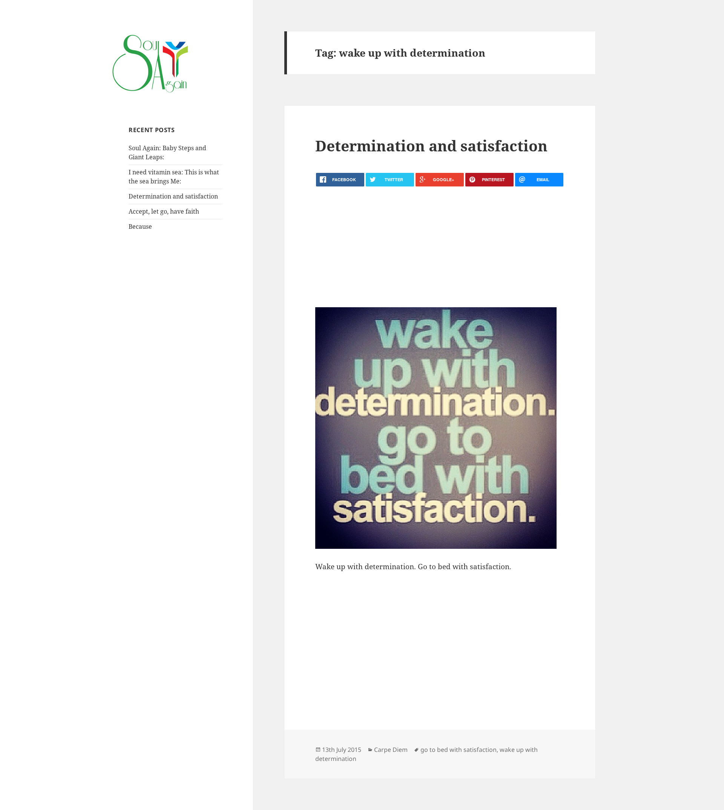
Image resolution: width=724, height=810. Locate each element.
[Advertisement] (439, 247)
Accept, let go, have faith (164, 211)
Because (140, 226)
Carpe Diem (391, 749)
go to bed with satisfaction (458, 749)
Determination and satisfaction (173, 196)
